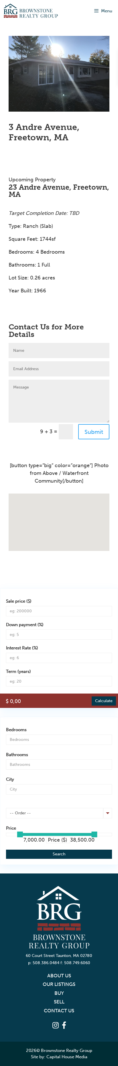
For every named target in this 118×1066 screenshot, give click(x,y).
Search (59, 854)
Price (11, 828)
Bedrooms (16, 729)
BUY (59, 993)
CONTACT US (59, 1010)
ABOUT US (59, 975)
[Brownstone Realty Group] (30, 11)
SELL (59, 1002)
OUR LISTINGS (59, 984)
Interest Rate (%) (22, 648)
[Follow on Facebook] (13, 307)
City (10, 779)
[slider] (20, 834)
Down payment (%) (25, 624)
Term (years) (18, 671)
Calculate (104, 700)
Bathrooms (17, 754)
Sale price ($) (19, 601)
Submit (93, 431)
